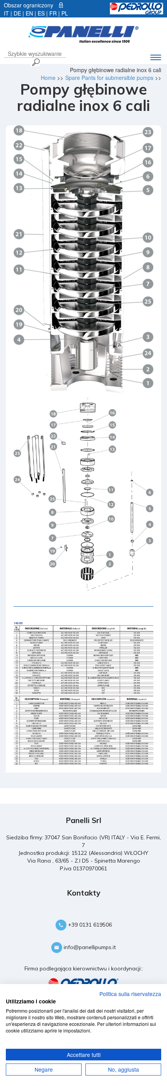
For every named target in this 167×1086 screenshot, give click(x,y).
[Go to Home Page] (83, 33)
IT (6, 13)
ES (41, 13)
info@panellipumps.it (89, 947)
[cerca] (35, 62)
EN (29, 13)
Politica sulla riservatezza (130, 994)
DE (17, 13)
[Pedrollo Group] (136, 8)
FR (53, 13)
